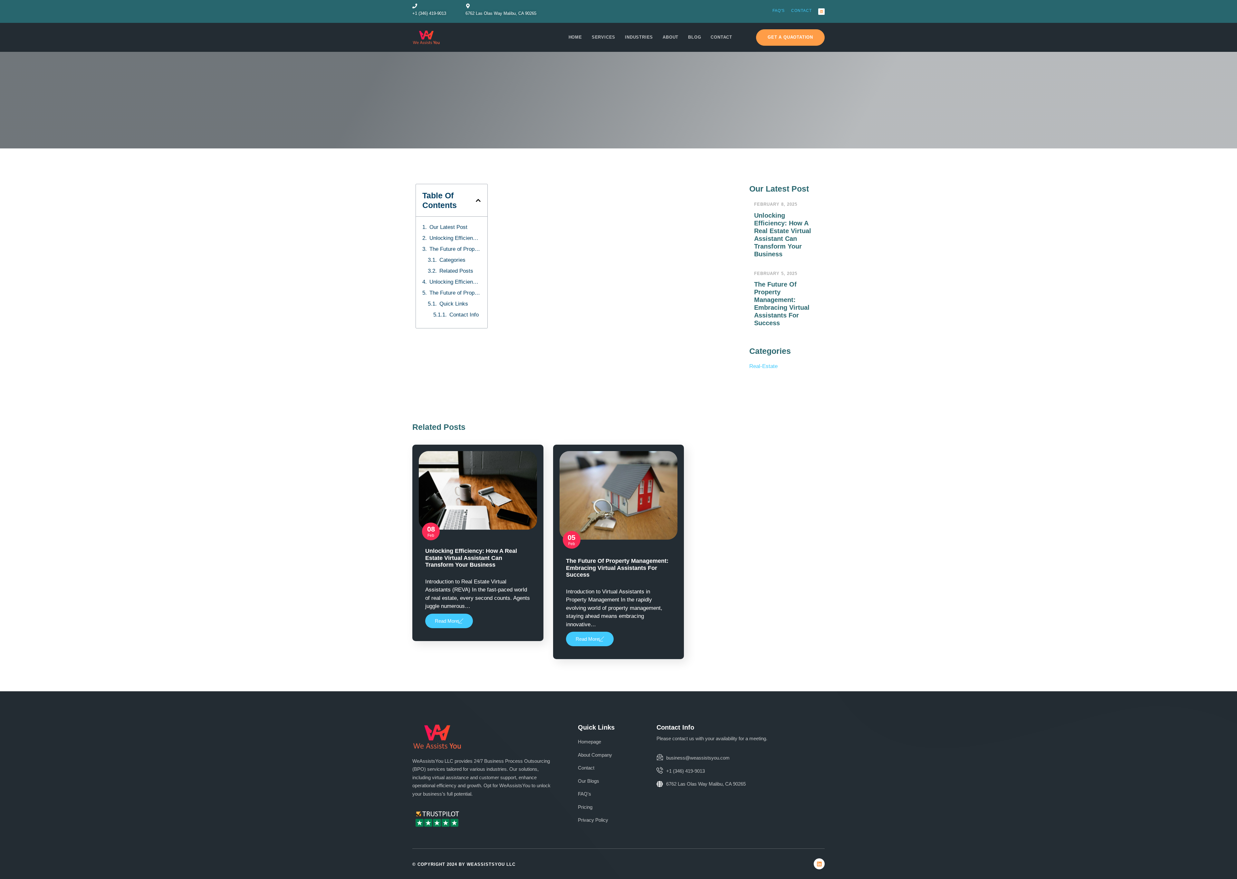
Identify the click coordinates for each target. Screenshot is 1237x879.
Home (575, 37)
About (670, 37)
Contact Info (464, 315)
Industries (639, 37)
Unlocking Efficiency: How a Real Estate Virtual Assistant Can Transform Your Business (455, 238)
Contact (801, 10)
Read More (446, 621)
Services (603, 37)
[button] (478, 200)
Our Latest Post (448, 227)
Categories (452, 260)
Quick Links (453, 304)
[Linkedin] (821, 11)
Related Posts (456, 271)
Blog (694, 37)
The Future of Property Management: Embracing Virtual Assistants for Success (455, 249)
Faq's (778, 10)
